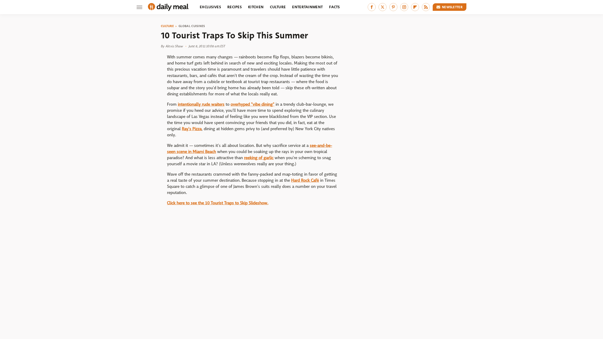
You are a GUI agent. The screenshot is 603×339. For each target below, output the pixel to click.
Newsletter (452, 7)
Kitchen (256, 7)
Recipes (234, 7)
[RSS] (426, 7)
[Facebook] (372, 7)
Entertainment (307, 7)
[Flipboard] (415, 7)
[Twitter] (383, 7)
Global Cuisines (192, 26)
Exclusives (210, 7)
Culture (278, 7)
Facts (334, 7)
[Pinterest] (393, 7)
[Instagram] (404, 7)
